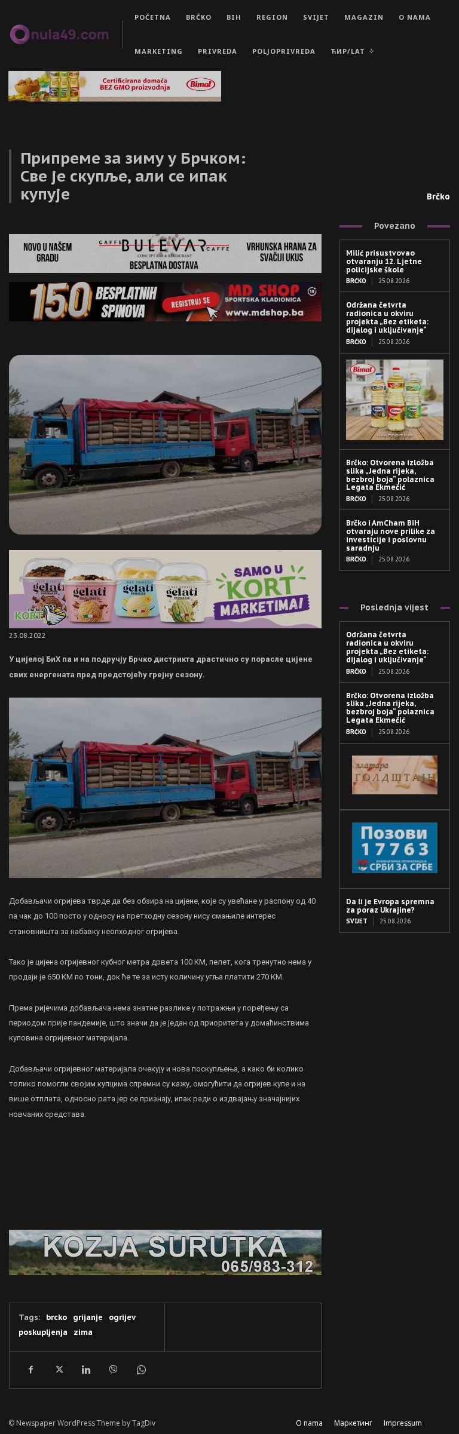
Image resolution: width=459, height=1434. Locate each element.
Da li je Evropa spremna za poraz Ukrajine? (390, 905)
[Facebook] (30, 1369)
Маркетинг (353, 1423)
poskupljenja (43, 1332)
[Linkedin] (85, 1369)
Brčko (438, 196)
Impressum (403, 1423)
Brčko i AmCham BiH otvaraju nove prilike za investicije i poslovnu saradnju (390, 535)
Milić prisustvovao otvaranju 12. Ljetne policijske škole (384, 261)
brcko (56, 1317)
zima (83, 1332)
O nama (309, 1423)
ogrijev (122, 1317)
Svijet (357, 921)
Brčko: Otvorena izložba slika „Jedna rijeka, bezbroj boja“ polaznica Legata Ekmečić (390, 475)
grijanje (88, 1317)
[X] (58, 1369)
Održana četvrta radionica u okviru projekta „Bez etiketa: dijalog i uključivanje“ (387, 317)
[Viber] (113, 1369)
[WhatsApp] (140, 1369)
